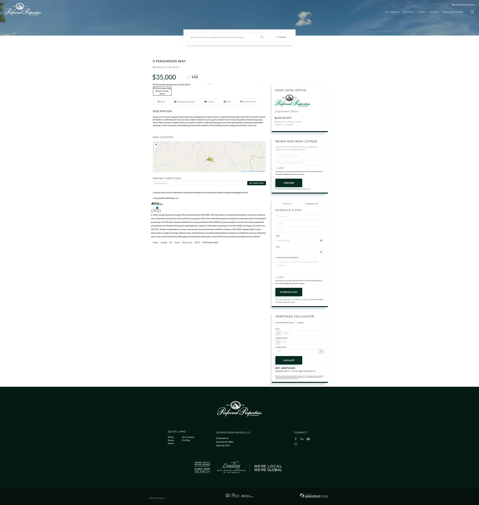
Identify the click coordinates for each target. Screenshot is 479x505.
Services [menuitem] (408, 12)
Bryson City (187, 242)
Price (277, 329)
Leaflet (243, 171)
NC (170, 242)
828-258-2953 (458, 4)
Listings (163, 242)
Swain (177, 242)
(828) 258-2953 (223, 445)
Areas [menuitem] (421, 12)
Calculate (288, 360)
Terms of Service (284, 302)
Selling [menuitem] (170, 437)
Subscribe (289, 183)
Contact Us (279, 124)
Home (155, 242)
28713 (197, 242)
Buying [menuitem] (171, 440)
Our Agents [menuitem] (391, 12)
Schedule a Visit (311, 204)
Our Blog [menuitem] (186, 440)
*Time (277, 247)
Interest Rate (280, 347)
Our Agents (289, 124)
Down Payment (281, 338)
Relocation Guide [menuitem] (452, 12)
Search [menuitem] (434, 12)
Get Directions (256, 183)
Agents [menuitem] (171, 443)
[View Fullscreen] (156, 154)
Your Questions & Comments (287, 257)
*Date (277, 236)
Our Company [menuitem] (188, 437)
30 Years (290, 323)
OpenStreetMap (253, 171)
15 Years (300, 323)
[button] (262, 37)
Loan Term (279, 323)
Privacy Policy (318, 300)
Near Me (282, 37)
